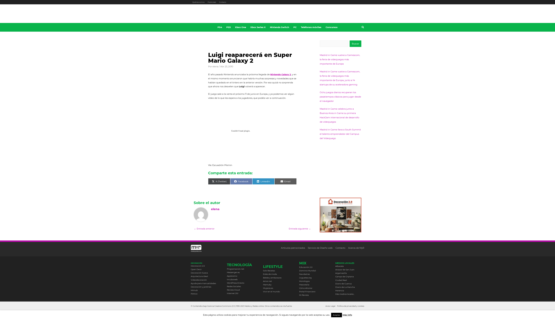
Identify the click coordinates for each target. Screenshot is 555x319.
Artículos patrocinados (293, 248)
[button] (363, 27)
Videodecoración (199, 280)
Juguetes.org (305, 278)
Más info (347, 315)
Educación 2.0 (305, 267)
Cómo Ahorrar (305, 288)
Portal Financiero (307, 291)
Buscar (355, 43)
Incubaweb (232, 279)
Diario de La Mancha (345, 287)
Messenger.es (233, 272)
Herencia (339, 290)
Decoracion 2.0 (198, 266)
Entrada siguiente (300, 228)
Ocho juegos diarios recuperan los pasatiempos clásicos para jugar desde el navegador (340, 96)
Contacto (222, 2)
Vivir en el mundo (271, 291)
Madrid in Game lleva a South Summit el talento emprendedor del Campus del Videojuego (340, 134)
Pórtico (194, 294)
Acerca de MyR (356, 248)
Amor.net (267, 281)
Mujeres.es (268, 288)
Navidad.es (304, 274)
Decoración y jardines (201, 287)
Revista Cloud (233, 290)
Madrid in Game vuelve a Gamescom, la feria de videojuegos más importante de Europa (340, 59)
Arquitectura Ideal (199, 276)
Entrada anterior (204, 228)
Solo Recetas (269, 270)
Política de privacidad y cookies (350, 306)
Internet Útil (232, 293)
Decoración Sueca (199, 273)
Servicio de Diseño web (320, 248)
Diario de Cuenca (343, 283)
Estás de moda (270, 274)
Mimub (194, 290)
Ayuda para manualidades (203, 283)
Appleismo (232, 276)
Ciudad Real (341, 280)
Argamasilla (341, 273)
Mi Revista (304, 295)
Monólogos (304, 281)
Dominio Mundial (307, 270)
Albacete (339, 266)
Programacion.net (235, 269)
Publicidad (212, 2)
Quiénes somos (198, 2)
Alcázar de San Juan (344, 269)
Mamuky (267, 284)
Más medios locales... (345, 294)
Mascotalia (304, 284)
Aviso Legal (330, 306)
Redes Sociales (234, 286)
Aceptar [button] (336, 315)
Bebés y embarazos (272, 278)
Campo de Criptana (344, 276)
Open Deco (196, 269)
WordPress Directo (235, 283)
